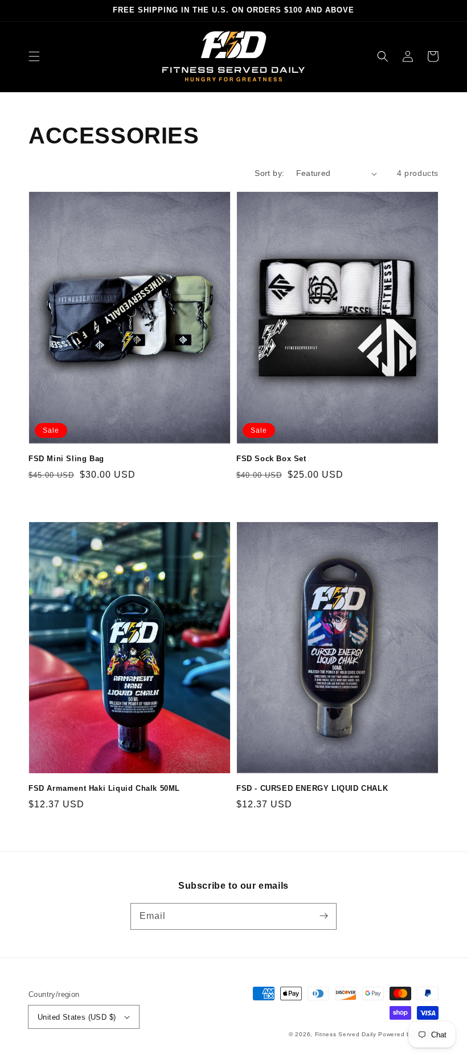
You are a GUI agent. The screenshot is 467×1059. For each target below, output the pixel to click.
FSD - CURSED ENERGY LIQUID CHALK (312, 788)
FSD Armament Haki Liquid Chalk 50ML (104, 788)
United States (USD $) (77, 1017)
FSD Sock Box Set (271, 458)
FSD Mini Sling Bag (66, 458)
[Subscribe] (323, 916)
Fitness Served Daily (345, 1034)
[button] (34, 56)
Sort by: (269, 173)
